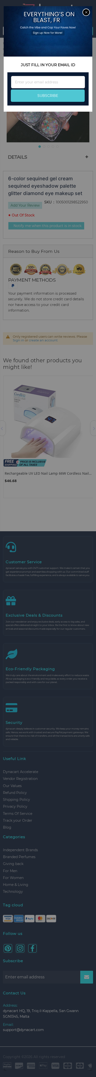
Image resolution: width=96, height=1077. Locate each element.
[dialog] (48, 538)
